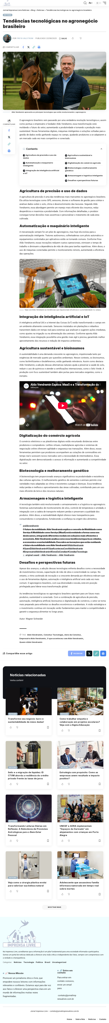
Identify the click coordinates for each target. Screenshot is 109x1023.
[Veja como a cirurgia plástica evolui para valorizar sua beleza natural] (29, 865)
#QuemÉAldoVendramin (34, 548)
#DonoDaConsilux (58, 551)
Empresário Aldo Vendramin (32, 638)
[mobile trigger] (103, 3)
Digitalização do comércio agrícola (84, 163)
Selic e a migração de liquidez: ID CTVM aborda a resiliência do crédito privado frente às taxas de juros (28, 775)
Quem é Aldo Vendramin (30, 642)
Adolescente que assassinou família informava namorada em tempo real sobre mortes (79, 885)
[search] (85, 3)
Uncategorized (59, 962)
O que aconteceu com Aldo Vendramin (65, 638)
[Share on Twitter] (28, 47)
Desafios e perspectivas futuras (83, 180)
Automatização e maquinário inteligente (38, 164)
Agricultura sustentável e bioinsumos (78, 156)
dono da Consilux (72, 635)
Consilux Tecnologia (53, 635)
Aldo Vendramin (34, 635)
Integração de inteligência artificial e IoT (41, 171)
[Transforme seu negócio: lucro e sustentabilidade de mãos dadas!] (29, 701)
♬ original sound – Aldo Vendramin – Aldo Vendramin (48, 555)
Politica (39, 962)
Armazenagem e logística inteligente (85, 175)
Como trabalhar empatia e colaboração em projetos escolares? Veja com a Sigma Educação (80, 721)
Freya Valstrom (25, 38)
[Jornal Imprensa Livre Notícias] (7, 3)
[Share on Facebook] (23, 47)
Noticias (7, 15)
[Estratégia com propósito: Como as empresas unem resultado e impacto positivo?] (80, 755)
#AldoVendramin (75, 545)
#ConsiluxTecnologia (77, 551)
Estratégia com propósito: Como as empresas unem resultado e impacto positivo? (80, 775)
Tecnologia (28, 962)
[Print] (38, 47)
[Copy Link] (33, 47)
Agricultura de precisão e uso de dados (39, 156)
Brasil (47, 962)
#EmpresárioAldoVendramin (36, 551)
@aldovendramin (31, 526)
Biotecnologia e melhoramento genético (81, 169)
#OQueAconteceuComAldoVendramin (64, 548)
